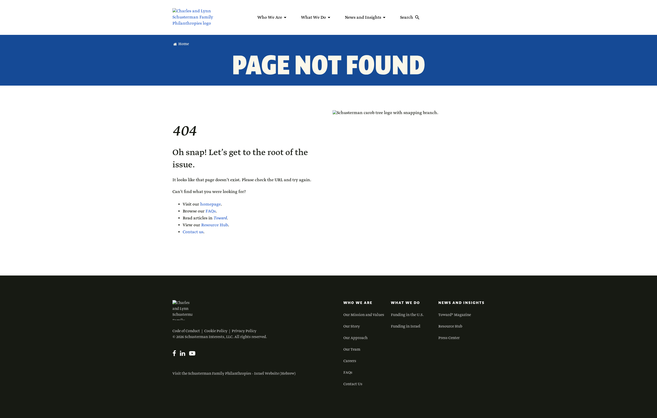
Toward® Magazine (454, 315)
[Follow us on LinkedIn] (182, 353)
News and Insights (461, 303)
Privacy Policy (244, 331)
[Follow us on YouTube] (192, 353)
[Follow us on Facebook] (174, 353)
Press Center (449, 338)
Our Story (351, 326)
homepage (210, 204)
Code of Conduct (186, 331)
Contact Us (352, 384)
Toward (220, 218)
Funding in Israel (405, 326)
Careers (349, 361)
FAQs (211, 211)
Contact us (193, 232)
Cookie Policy (215, 331)
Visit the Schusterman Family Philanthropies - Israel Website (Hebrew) (234, 373)
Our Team (351, 349)
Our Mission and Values (363, 315)
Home (183, 44)
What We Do (405, 303)
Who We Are (357, 303)
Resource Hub (214, 225)
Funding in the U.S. (407, 315)
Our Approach (355, 338)
